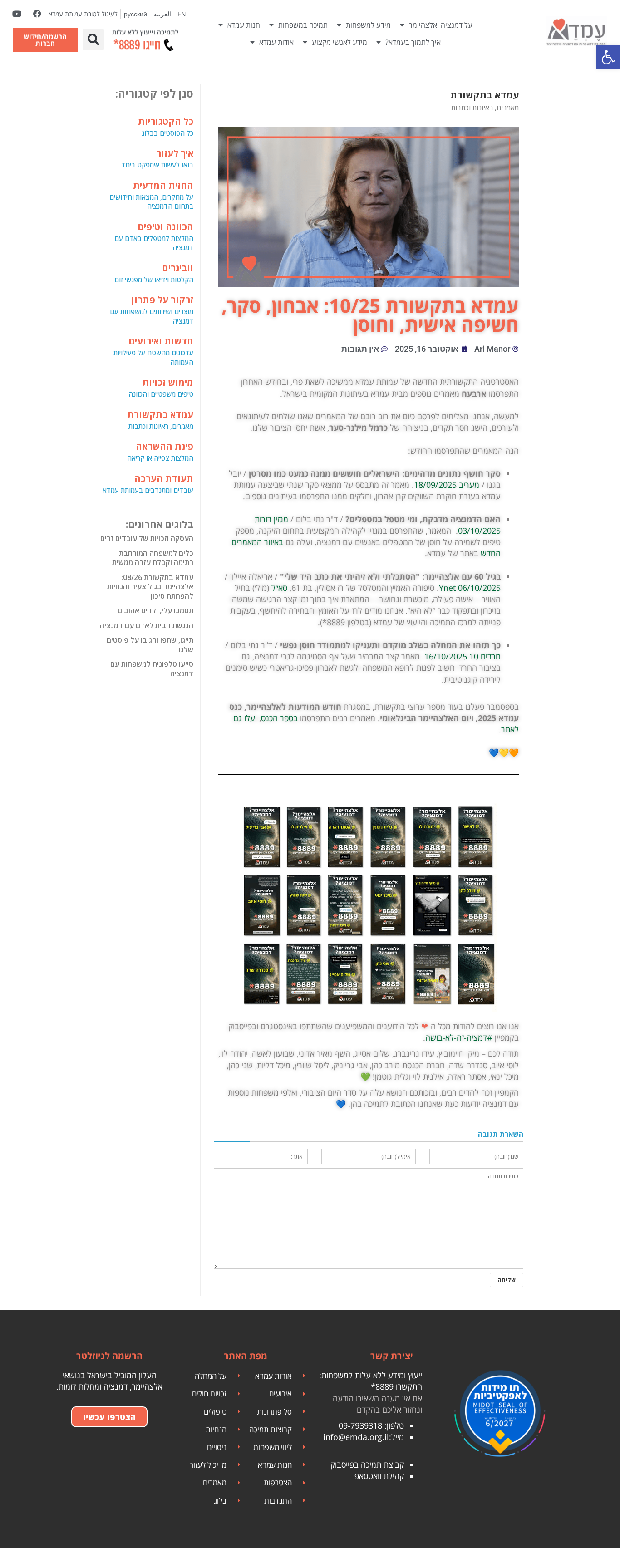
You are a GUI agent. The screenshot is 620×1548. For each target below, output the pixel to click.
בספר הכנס (279, 718)
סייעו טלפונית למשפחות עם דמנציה (151, 668)
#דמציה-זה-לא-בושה (458, 1037)
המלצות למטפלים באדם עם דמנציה (153, 236)
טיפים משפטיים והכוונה (160, 387)
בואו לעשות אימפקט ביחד (157, 158)
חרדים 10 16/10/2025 (462, 656)
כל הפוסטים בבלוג (165, 126)
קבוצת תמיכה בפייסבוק (367, 1464)
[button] (93, 39)
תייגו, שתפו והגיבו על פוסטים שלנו (150, 644)
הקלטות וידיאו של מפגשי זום (153, 273)
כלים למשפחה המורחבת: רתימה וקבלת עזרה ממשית (152, 558)
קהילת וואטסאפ (379, 1475)
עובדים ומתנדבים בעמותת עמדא (148, 483)
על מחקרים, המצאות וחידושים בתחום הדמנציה (151, 195)
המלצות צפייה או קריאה (160, 451)
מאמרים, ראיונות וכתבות (160, 419)
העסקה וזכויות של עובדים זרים (146, 538)
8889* (382, 1386)
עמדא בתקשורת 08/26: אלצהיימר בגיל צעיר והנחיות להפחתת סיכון (150, 586)
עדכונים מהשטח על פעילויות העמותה (153, 351)
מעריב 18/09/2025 (446, 484)
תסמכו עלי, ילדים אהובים (155, 610)
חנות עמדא (243, 25)
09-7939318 (360, 1425)
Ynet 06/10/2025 (470, 587)
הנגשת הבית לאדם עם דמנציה (146, 625)
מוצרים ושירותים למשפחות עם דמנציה (151, 309)
